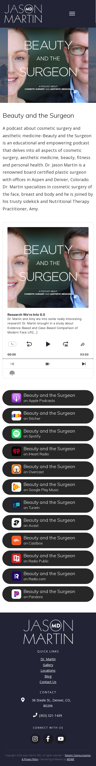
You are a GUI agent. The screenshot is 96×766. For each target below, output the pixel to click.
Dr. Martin (48, 659)
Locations (48, 670)
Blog (48, 676)
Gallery (48, 665)
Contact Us (48, 682)
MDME (70, 759)
